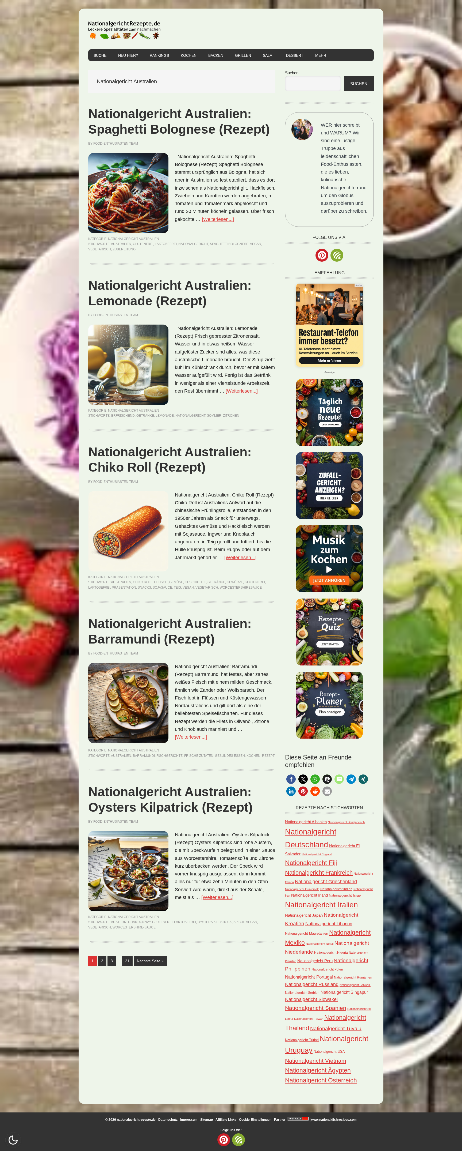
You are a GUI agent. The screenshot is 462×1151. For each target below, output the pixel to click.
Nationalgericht (193, 244)
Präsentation (124, 587)
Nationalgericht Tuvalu (335, 1028)
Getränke (145, 415)
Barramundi (144, 756)
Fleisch (161, 582)
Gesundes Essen (230, 756)
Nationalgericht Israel (345, 895)
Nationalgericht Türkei (302, 1040)
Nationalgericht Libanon (328, 923)
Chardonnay (139, 922)
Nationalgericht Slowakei (311, 999)
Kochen (253, 756)
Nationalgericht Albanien (306, 821)
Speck (238, 922)
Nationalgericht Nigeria (331, 952)
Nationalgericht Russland (311, 984)
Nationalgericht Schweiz (355, 985)
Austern (118, 922)
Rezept (268, 756)
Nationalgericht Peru (315, 961)
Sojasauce (162, 587)
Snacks (144, 587)
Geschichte (195, 582)
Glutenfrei (143, 244)
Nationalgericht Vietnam (315, 1061)
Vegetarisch (99, 249)
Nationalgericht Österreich (321, 1080)
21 (129, 960)
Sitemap (206, 1120)
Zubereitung (124, 249)
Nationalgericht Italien (321, 905)
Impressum (189, 1120)
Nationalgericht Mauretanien (306, 933)
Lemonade (165, 415)
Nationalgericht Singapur (344, 992)
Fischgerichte (169, 756)
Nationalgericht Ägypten (318, 1070)
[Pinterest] (321, 255)
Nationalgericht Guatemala (302, 889)
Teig (177, 587)
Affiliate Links (225, 1120)
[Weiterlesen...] (218, 219)
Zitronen (231, 415)
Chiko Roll (142, 582)
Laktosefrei (166, 244)
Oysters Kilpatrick (215, 922)
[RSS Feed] (336, 255)
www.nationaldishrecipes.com (334, 1120)
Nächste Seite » (152, 960)
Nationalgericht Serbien (302, 993)
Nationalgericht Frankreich (319, 872)
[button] (291, 779)
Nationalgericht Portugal (309, 977)
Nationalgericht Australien (133, 239)
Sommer (214, 415)
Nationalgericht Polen (327, 969)
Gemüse (176, 582)
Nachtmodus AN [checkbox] (13, 1140)
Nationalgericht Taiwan (308, 1018)
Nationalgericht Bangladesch (346, 822)
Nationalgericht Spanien (315, 1008)
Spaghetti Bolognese (229, 244)
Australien (121, 244)
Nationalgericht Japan (304, 915)
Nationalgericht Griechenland (326, 881)
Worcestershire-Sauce (134, 927)
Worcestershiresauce (241, 587)
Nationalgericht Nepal (319, 943)
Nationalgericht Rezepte (124, 29)
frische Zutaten (198, 756)
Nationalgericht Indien (336, 889)
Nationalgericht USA (329, 1052)
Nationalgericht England (317, 854)
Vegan (255, 244)
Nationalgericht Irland (309, 895)
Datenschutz (168, 1120)
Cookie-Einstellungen (255, 1120)
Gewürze (235, 582)
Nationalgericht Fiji (311, 862)
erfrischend (123, 415)
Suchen (291, 72)
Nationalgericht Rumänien (353, 977)
